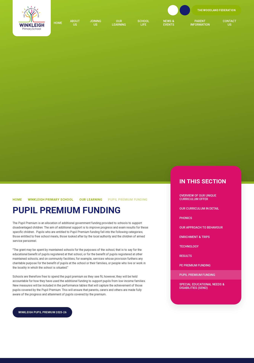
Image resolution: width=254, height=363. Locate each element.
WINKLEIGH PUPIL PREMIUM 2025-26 (42, 312)
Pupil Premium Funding (127, 199)
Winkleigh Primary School (50, 199)
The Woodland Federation (216, 10)
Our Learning (90, 199)
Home (17, 199)
